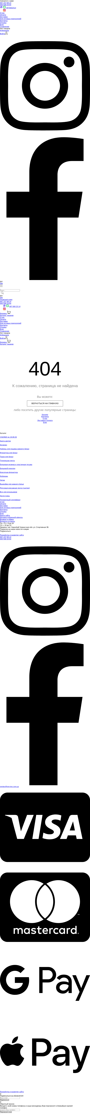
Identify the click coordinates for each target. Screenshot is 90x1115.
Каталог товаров (7, 315)
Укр (1, 283)
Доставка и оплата (45, 420)
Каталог (45, 415)
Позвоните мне (6, 299)
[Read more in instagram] (45, 136)
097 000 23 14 (14, 306)
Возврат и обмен (7, 519)
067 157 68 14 (5, 3)
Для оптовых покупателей (10, 19)
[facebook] (45, 785)
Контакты (4, 21)
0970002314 (11, 8)
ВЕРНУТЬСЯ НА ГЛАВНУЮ (45, 403)
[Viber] (4, 306)
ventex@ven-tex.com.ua (9, 787)
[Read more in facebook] (45, 279)
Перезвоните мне (6, 1112)
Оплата (3, 15)
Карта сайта (5, 515)
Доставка (4, 17)
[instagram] (45, 641)
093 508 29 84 (5, 5)
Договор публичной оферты (11, 517)
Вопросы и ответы (7, 521)
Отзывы (3, 23)
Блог (2, 25)
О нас (2, 13)
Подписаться (5, 531)
